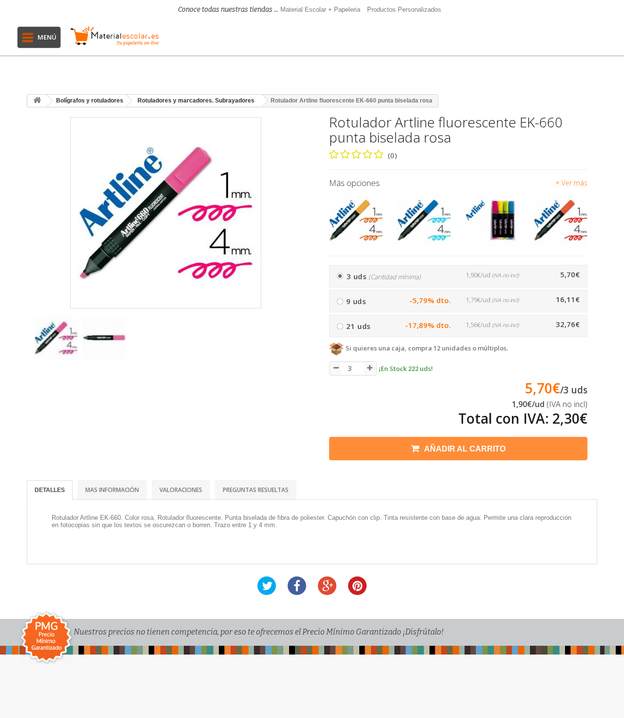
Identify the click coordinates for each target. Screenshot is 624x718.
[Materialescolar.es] (114, 35)
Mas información (112, 490)
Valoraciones (180, 490)
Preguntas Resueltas (256, 490)
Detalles (50, 490)
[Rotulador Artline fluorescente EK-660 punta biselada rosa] (56, 338)
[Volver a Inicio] (37, 101)
